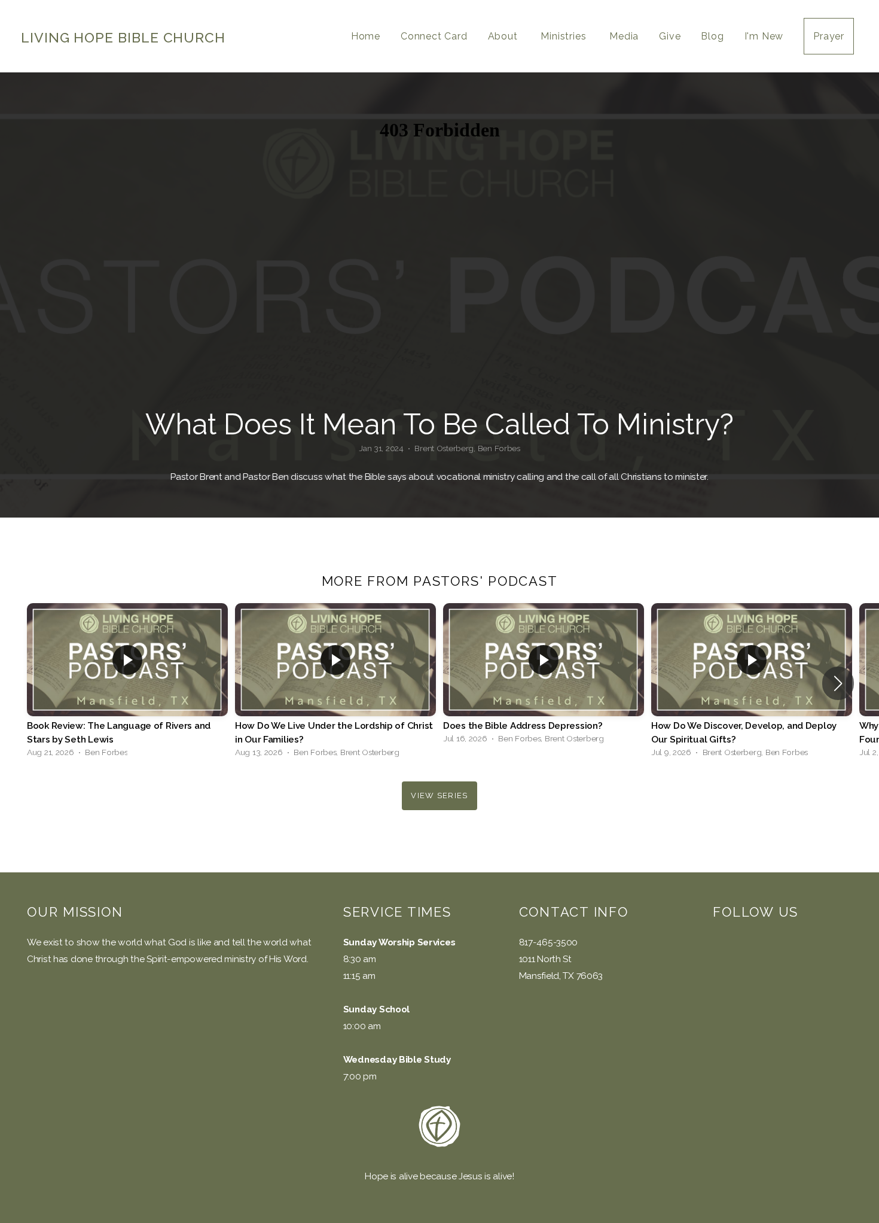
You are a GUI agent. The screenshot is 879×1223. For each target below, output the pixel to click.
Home (365, 36)
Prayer (828, 36)
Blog (712, 36)
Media (624, 36)
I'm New (764, 36)
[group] (127, 683)
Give (669, 36)
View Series (439, 795)
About (504, 36)
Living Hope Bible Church (123, 37)
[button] (838, 683)
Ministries (565, 36)
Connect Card (434, 36)
